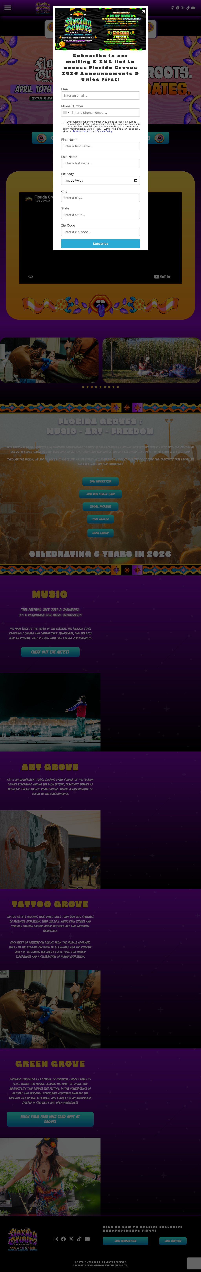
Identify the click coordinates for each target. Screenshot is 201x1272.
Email (65, 89)
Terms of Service (82, 131)
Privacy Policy (104, 131)
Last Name (69, 156)
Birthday (67, 173)
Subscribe (100, 244)
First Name (69, 139)
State (65, 208)
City (64, 191)
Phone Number (72, 106)
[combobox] (65, 112)
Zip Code (68, 225)
